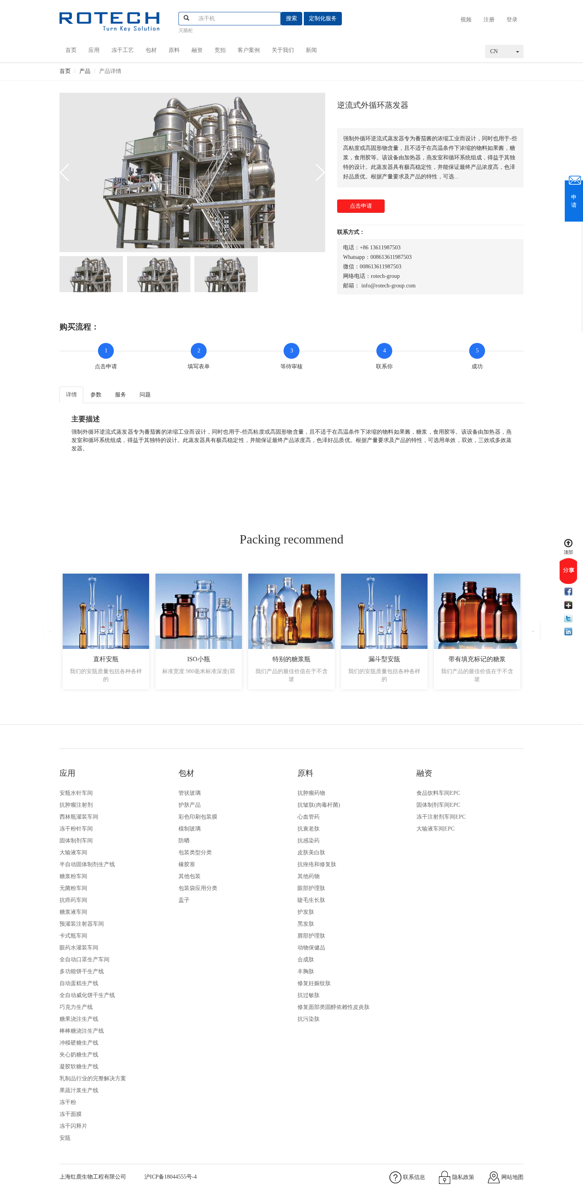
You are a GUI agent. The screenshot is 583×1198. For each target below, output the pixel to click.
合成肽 (305, 960)
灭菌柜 (185, 30)
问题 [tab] (145, 395)
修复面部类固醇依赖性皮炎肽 (333, 1007)
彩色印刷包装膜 (197, 817)
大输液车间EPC (435, 829)
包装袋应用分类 (197, 888)
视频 (466, 20)
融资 (197, 50)
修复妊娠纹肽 (314, 983)
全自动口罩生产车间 (84, 960)
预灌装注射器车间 (81, 924)
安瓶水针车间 (76, 793)
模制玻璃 (189, 829)
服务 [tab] (120, 395)
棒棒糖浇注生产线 (81, 1031)
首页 (71, 50)
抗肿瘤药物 (311, 793)
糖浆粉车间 (73, 876)
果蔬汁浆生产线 (78, 1090)
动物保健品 (311, 948)
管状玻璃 (189, 793)
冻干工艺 (122, 50)
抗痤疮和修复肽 (316, 864)
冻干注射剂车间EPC (441, 817)
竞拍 (220, 50)
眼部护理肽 (311, 888)
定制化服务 (323, 18)
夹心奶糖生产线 (78, 1055)
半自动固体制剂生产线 (87, 864)
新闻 (311, 50)
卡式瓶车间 (73, 936)
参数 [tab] (96, 395)
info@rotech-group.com (388, 286)
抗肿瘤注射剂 (76, 805)
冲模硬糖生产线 (78, 1043)
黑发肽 (305, 924)
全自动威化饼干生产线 (87, 995)
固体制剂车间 (76, 841)
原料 (174, 50)
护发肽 (305, 912)
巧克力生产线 (76, 1007)
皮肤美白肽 (311, 852)
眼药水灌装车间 (78, 948)
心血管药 (308, 817)
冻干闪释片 (73, 1126)
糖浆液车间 (73, 912)
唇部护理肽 (311, 936)
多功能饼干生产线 (81, 971)
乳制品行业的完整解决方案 (92, 1078)
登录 (512, 20)
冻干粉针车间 (76, 829)
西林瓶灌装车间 (78, 817)
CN (494, 51)
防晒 (184, 841)
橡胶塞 (186, 864)
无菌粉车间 (73, 888)
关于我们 (283, 50)
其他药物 (308, 876)
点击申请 (361, 206)
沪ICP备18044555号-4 (170, 1177)
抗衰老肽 (308, 829)
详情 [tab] (71, 395)
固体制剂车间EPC (438, 805)
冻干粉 (67, 1102)
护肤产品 (189, 805)
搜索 (291, 18)
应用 (94, 50)
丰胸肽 (305, 971)
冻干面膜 (70, 1114)
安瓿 (65, 1138)
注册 (489, 20)
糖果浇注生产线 (78, 1019)
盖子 (184, 900)
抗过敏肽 (308, 995)
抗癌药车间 (73, 900)
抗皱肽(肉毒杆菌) (318, 805)
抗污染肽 (308, 1019)
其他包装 (189, 876)
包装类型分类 (195, 852)
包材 (151, 50)
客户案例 (249, 50)
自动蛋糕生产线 (78, 983)
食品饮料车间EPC (438, 793)
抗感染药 (308, 841)
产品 (84, 71)
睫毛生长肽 (311, 900)
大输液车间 (73, 852)
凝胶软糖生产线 (78, 1067)
